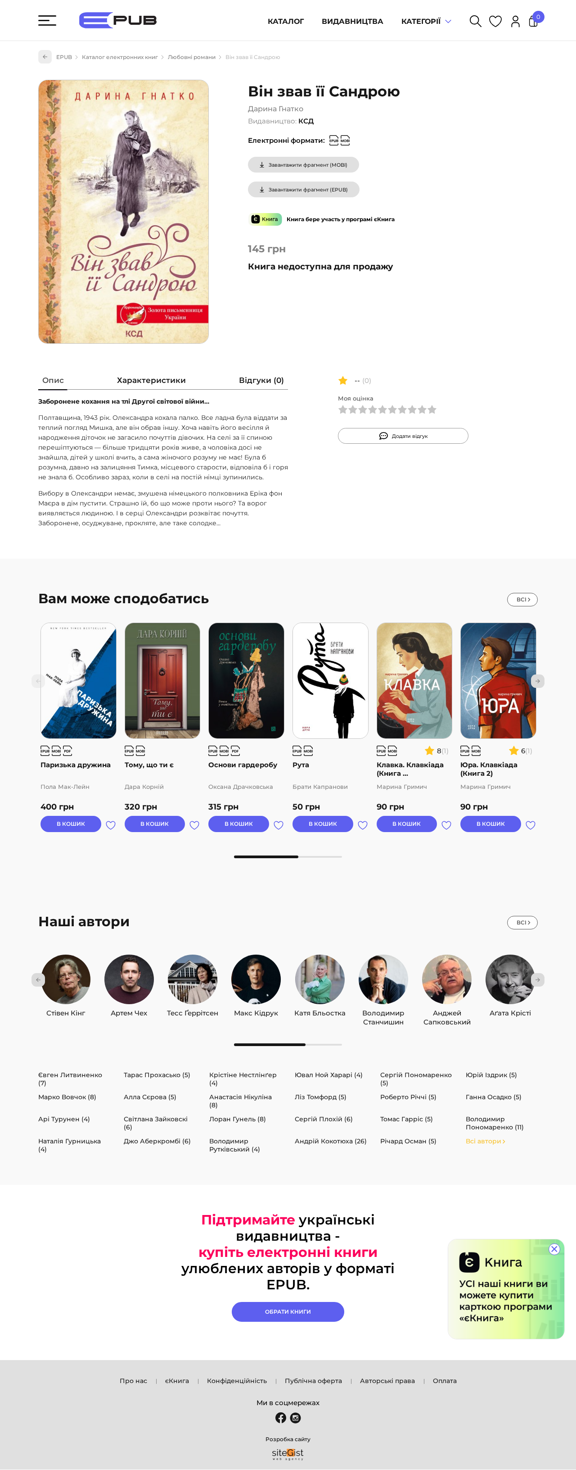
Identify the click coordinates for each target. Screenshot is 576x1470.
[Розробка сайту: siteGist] (288, 1455)
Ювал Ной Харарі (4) (329, 1075)
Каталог (286, 21)
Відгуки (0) (261, 380)
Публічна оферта (313, 1381)
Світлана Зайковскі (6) (156, 1123)
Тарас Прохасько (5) (157, 1075)
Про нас (133, 1381)
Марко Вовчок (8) (67, 1097)
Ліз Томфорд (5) (320, 1097)
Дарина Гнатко (275, 109)
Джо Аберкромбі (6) (157, 1141)
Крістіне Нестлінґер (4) (243, 1079)
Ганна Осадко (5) (494, 1097)
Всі (521, 599)
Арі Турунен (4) (64, 1119)
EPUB (64, 57)
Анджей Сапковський (447, 1011)
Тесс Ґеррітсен (192, 1011)
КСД (306, 121)
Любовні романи (192, 57)
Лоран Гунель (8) (237, 1119)
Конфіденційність (237, 1381)
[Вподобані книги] (495, 22)
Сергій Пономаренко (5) (416, 1079)
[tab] (53, 382)
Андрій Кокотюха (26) (331, 1141)
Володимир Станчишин (383, 1011)
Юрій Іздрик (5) (491, 1075)
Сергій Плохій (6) (324, 1119)
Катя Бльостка (320, 1011)
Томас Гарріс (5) (406, 1119)
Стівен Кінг (65, 1011)
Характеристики (151, 380)
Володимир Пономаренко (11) (495, 1123)
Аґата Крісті (510, 1011)
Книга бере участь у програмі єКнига (341, 219)
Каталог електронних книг (120, 57)
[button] (537, 681)
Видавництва (352, 21)
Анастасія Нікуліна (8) (240, 1101)
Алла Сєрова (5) (150, 1097)
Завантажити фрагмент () (308, 165)
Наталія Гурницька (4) (69, 1145)
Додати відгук (410, 436)
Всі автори (483, 1141)
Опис (53, 380)
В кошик (71, 823)
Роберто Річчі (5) (408, 1097)
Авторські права (387, 1381)
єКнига (177, 1381)
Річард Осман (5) (408, 1141)
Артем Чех (129, 1011)
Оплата (445, 1381)
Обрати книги (288, 1311)
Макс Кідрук (256, 1011)
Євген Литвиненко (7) (70, 1079)
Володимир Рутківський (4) (234, 1145)
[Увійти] (515, 23)
